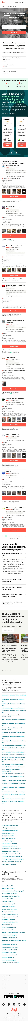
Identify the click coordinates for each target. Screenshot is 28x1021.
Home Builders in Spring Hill (9, 952)
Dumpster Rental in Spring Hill (9, 922)
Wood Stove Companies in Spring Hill (11, 848)
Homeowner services (6, 976)
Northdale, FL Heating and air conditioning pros (14, 792)
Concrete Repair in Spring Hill (9, 935)
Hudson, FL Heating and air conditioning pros (13, 708)
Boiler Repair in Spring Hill (8, 828)
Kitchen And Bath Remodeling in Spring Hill (13, 891)
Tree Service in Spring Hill (8, 888)
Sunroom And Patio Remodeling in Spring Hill (13, 932)
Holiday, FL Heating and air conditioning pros (13, 773)
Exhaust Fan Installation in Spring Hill (11, 861)
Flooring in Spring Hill (7, 911)
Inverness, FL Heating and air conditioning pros (14, 754)
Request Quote (14, 196)
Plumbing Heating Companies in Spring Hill (13, 859)
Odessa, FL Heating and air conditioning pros (13, 767)
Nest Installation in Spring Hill (9, 846)
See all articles (8, 630)
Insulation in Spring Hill (8, 841)
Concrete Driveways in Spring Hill (10, 962)
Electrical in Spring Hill (7, 833)
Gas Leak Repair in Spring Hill (9, 843)
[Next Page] (25, 536)
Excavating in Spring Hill (8, 957)
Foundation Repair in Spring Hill (10, 947)
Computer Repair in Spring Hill (9, 937)
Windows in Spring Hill (7, 930)
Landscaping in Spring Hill (8, 906)
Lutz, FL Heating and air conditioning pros (12, 764)
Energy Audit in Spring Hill (8, 838)
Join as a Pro (18, 2)
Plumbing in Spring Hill (8, 835)
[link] (4, 139)
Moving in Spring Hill (7, 924)
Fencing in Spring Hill (7, 899)
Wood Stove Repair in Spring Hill (10, 851)
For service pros (5, 980)
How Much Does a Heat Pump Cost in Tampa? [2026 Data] (9, 650)
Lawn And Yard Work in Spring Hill (10, 896)
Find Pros (14, 32)
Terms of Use (10, 1013)
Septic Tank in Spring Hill (8, 904)
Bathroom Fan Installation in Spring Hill (12, 856)
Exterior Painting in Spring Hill (9, 909)
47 (22, 536)
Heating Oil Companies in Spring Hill (11, 854)
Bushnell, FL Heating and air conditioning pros (14, 780)
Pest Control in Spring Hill (8, 919)
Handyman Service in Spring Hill (10, 917)
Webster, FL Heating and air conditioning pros (13, 798)
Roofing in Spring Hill (7, 886)
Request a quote (8, 144)
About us (4, 988)
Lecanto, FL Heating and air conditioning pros (13, 757)
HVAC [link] (3, 6)
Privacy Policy (18, 1013)
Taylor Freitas (6, 645)
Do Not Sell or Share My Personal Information (14, 1018)
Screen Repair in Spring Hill (9, 960)
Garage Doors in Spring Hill (9, 927)
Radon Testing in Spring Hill (9, 864)
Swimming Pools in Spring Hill (9, 893)
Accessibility (14, 1015)
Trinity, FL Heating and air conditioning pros (13, 752)
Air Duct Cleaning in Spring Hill (10, 825)
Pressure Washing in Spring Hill (10, 914)
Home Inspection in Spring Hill (9, 944)
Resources (4, 984)
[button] (4, 191)
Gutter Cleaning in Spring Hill (9, 949)
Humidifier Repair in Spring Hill (10, 830)
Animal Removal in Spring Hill (9, 955)
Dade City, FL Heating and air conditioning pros (14, 745)
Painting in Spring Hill (7, 901)
